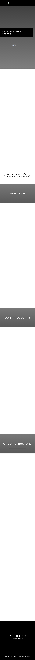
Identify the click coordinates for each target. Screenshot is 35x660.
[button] (29, 2)
